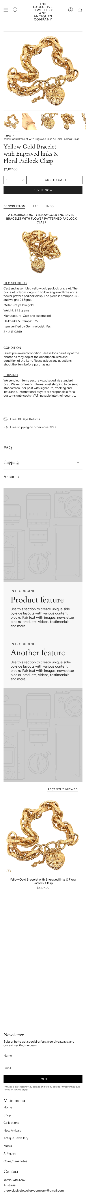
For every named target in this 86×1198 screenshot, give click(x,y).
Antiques (10, 1153)
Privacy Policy (68, 1086)
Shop (7, 1115)
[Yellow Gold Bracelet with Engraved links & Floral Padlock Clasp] (43, 835)
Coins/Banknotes (15, 1161)
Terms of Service (12, 1089)
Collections (11, 1123)
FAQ (8, 448)
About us (11, 477)
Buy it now (43, 190)
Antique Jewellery (16, 1138)
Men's (8, 1146)
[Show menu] (5, 9)
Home (7, 135)
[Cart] (79, 9)
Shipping (11, 462)
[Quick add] (9, 870)
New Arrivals (12, 1130)
